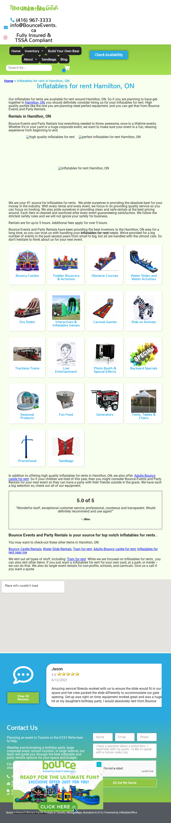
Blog (63, 59)
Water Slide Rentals (57, 549)
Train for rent (82, 549)
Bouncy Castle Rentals (25, 549)
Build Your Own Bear (63, 51)
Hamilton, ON (35, 102)
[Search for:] (29, 67)
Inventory (32, 51)
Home (16, 51)
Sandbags (49, 59)
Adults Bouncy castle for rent (114, 549)
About (28, 59)
